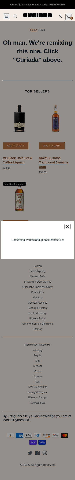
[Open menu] (6, 16)
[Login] (60, 16)
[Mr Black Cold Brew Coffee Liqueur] (19, 118)
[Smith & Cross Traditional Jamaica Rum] (56, 118)
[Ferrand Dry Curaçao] (19, 197)
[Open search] (15, 16)
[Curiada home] (37, 14)
